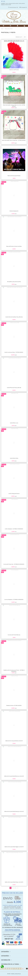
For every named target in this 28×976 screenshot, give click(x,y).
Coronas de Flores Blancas (14, 634)
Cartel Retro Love (14, 422)
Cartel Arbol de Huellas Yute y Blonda (14, 317)
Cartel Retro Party (14, 458)
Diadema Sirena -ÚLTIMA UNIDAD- (14, 705)
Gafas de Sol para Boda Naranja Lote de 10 (14, 811)
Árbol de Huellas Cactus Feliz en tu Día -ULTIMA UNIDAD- (14, 105)
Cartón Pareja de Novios (14, 493)
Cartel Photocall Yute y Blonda (14, 387)
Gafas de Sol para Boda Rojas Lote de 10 (14, 882)
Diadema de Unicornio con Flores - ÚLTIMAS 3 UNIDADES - (14, 671)
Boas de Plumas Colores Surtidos (14, 246)
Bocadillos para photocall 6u (14, 281)
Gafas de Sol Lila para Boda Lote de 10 (14, 740)
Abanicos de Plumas (14, 69)
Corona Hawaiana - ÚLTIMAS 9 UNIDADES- (14, 599)
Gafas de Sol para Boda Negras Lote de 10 (14, 846)
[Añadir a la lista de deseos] (12, 68)
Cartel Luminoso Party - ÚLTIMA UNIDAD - (14, 352)
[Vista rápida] (16, 68)
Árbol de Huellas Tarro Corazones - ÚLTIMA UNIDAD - (14, 140)
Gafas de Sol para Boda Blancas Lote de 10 (14, 776)
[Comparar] (14, 68)
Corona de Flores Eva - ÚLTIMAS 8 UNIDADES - (14, 564)
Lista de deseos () (13, 7)
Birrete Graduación (14, 211)
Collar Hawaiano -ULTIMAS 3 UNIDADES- (14, 528)
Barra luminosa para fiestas (14, 175)
